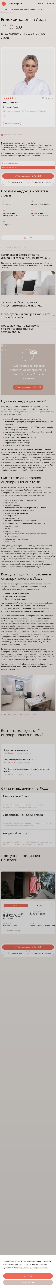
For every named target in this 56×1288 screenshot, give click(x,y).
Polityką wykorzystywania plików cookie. (31, 1268)
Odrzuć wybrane (28, 1282)
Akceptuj (28, 1276)
